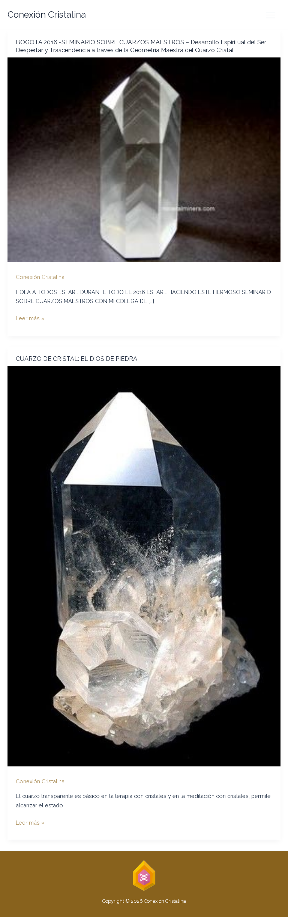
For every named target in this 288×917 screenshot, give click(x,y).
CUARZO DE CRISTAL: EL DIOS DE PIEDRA (76, 358)
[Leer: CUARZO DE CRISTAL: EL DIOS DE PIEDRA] (144, 565)
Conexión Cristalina (47, 14)
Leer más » (30, 319)
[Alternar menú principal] (270, 15)
